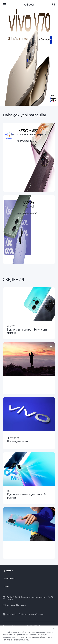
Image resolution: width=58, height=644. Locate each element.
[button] (4, 4)
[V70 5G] (29, 53)
